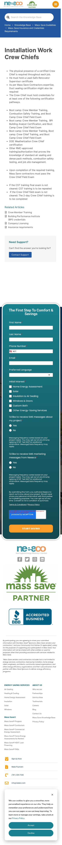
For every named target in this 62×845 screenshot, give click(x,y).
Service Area (37, 697)
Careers (35, 705)
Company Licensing (18, 223)
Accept (31, 825)
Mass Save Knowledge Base (43, 717)
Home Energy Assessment (14, 697)
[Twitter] (27, 559)
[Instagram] (34, 559)
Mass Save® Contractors (14, 725)
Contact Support (20, 254)
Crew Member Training (20, 212)
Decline (31, 833)
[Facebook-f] (19, 559)
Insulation (8, 701)
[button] (55, 4)
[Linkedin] (42, 559)
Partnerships (37, 693)
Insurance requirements (20, 227)
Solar (6, 705)
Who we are (37, 689)
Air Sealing (8, 689)
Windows (8, 709)
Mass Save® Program (13, 721)
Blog (34, 709)
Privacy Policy (18, 818)
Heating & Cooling (11, 693)
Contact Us (37, 713)
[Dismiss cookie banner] (52, 795)
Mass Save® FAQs (11, 749)
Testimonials (37, 701)
